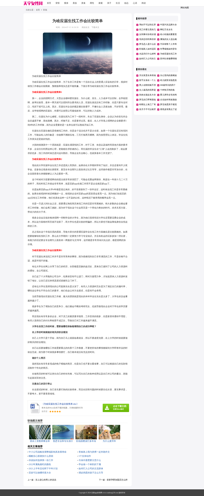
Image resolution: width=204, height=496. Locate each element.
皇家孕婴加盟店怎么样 (117, 480)
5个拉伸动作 (85, 456)
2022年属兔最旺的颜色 (40, 464)
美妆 (75, 3)
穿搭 (58, 3)
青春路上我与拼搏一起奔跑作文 (94, 452)
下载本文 (95, 27)
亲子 (109, 3)
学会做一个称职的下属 (90, 464)
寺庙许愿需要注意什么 (90, 460)
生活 (118, 3)
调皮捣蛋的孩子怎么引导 (91, 472)
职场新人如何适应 (147, 49)
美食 (83, 3)
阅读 (144, 3)
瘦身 (66, 3)
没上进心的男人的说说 (45, 480)
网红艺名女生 (166, 29)
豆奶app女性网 (96, 493)
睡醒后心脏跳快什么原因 (41, 456)
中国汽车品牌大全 (168, 25)
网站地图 (185, 8)
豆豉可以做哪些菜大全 (40, 472)
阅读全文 (86, 27)
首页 (49, 3)
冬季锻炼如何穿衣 (168, 49)
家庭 (101, 3)
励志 (126, 3)
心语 (135, 3)
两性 (92, 3)
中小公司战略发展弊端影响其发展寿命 (47, 452)
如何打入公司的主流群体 (91, 468)
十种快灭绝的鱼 (167, 90)
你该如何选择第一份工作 (41, 460)
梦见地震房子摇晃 (168, 104)
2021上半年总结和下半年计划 (43, 468)
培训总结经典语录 (147, 39)
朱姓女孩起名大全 (147, 95)
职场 (45, 10)
